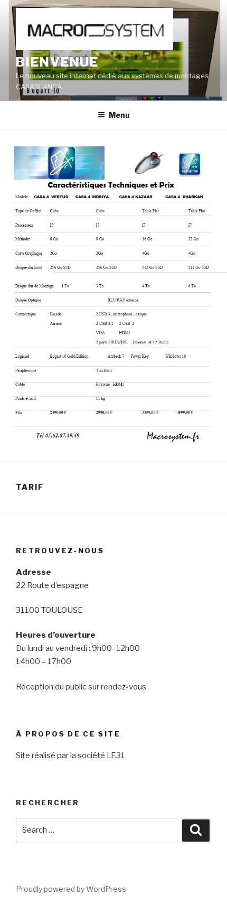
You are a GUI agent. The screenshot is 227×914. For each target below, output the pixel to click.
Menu (119, 114)
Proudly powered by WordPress (71, 888)
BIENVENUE (57, 62)
